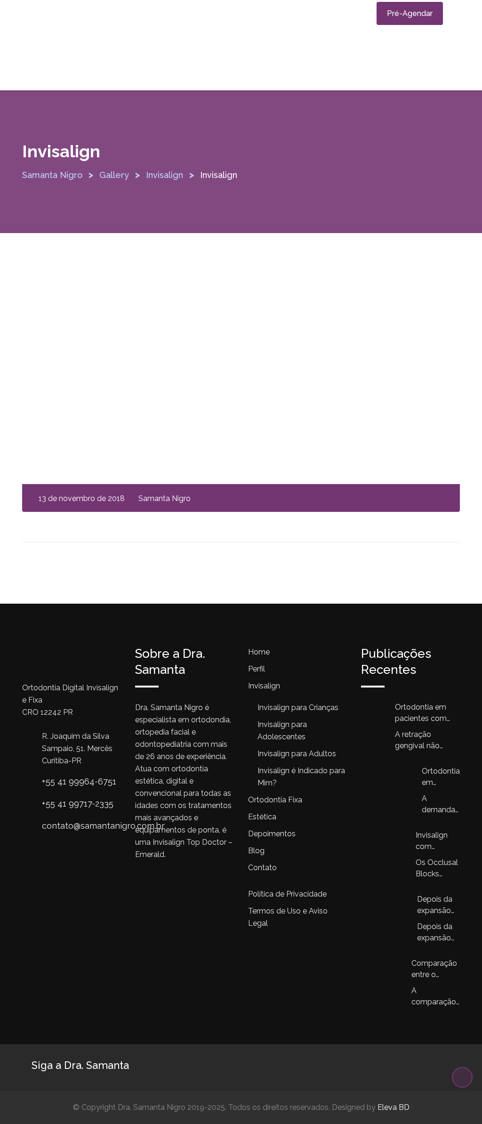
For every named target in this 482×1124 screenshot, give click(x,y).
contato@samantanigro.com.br (103, 826)
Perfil (256, 668)
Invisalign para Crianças (297, 707)
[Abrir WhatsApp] (458, 1100)
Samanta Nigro (164, 498)
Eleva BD (394, 1107)
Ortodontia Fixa (275, 799)
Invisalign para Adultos (296, 753)
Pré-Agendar (410, 13)
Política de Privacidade (287, 893)
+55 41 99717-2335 (77, 804)
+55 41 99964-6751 (79, 781)
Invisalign (264, 685)
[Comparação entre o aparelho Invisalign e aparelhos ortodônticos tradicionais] (386, 979)
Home (259, 651)
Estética (262, 816)
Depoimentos (272, 833)
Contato (262, 867)
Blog (256, 850)
